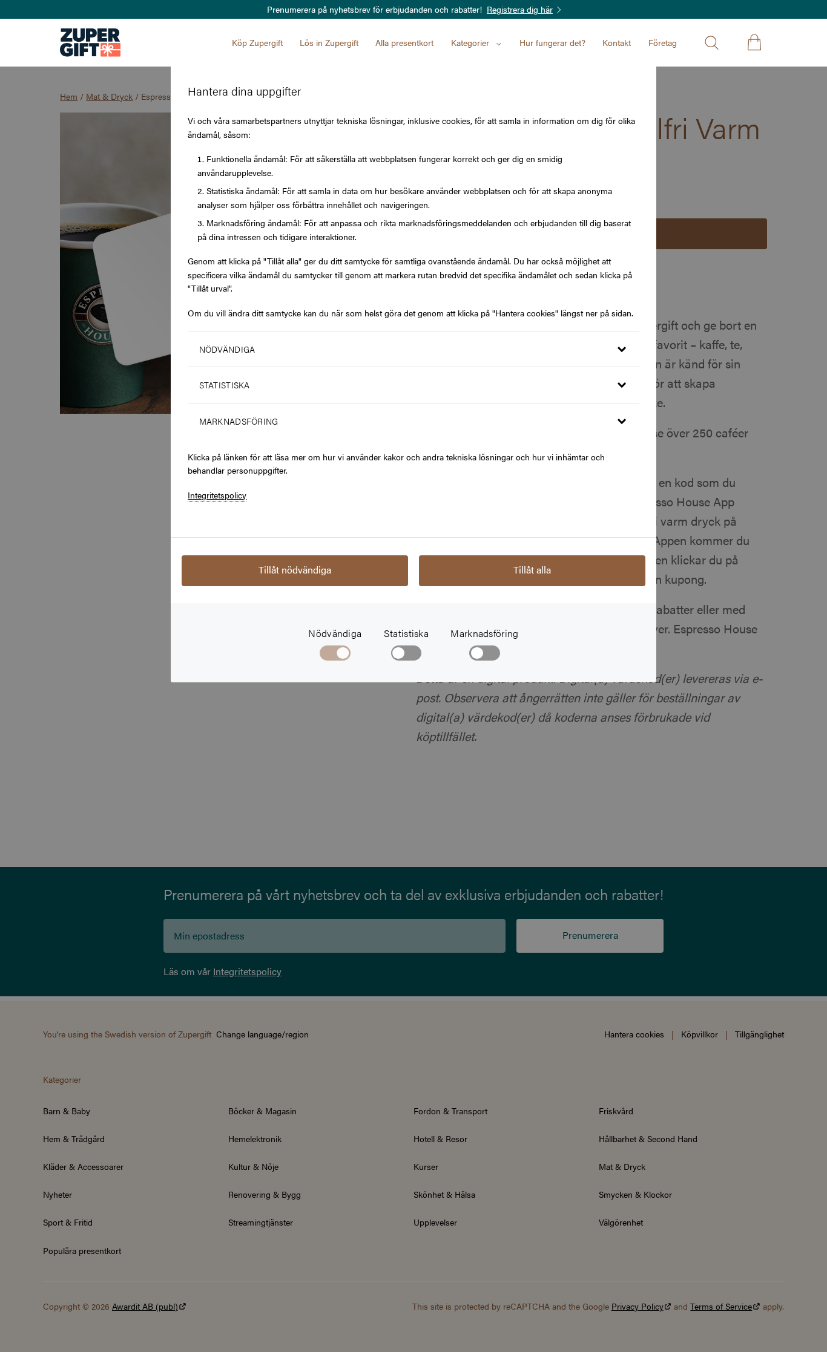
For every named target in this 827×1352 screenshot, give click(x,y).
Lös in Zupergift (329, 42)
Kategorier (470, 42)
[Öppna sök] (711, 42)
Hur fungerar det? (552, 42)
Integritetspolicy (217, 495)
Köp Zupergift (257, 42)
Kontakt (616, 42)
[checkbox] (406, 656)
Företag (662, 42)
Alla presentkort (404, 42)
